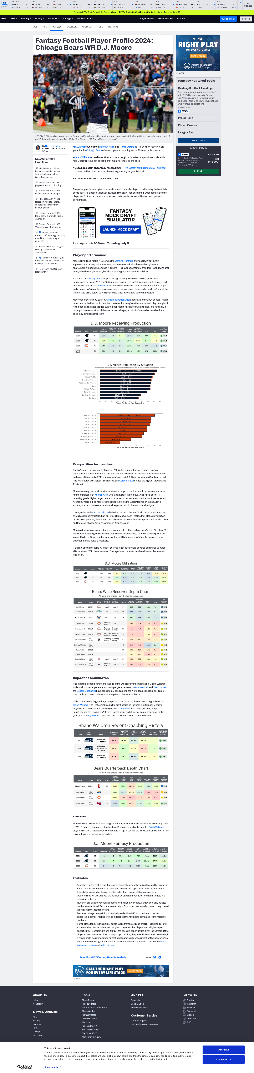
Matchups (87, 1022)
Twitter (190, 1000)
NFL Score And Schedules (94, 1008)
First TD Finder (89, 1004)
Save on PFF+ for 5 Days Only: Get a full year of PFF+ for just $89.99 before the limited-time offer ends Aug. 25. (127, 12)
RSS (189, 1022)
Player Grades (88, 1011)
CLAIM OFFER (228, 19)
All (35, 27)
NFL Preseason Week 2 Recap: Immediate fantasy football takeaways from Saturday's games (47, 172)
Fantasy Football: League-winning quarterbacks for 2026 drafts (49, 250)
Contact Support (139, 1021)
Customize (221, 1059)
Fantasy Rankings (90, 1030)
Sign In (246, 19)
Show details (51, 1067)
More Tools (198, 141)
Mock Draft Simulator (92, 1037)
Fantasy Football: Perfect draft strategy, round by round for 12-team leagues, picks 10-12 (50, 236)
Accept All (223, 1049)
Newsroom (38, 1004)
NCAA (4, 6)
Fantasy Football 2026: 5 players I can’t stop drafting (48, 184)
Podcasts (191, 1019)
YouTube (191, 1008)
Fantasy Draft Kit (90, 1026)
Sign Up (198, 171)
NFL (4, 3)
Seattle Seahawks (86, 691)
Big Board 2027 (89, 1033)
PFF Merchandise (139, 1008)
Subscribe (136, 1000)
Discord (190, 1015)
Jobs (35, 1000)
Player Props (88, 1000)
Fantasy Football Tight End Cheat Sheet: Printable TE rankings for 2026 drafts (49, 261)
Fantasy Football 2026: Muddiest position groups (48, 192)
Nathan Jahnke (52, 146)
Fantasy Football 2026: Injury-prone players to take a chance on (49, 216)
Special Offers (137, 1004)
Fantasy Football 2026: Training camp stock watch (48, 225)
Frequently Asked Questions (144, 1024)
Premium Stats (89, 1015)
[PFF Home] (3, 19)
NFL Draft (87, 27)
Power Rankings (89, 1019)
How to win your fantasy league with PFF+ (48, 270)
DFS (101, 27)
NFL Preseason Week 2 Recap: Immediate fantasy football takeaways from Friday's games (47, 203)
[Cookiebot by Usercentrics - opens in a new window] (25, 1067)
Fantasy (57, 27)
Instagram (192, 1004)
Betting (113, 27)
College (72, 27)
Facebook (192, 1011)
